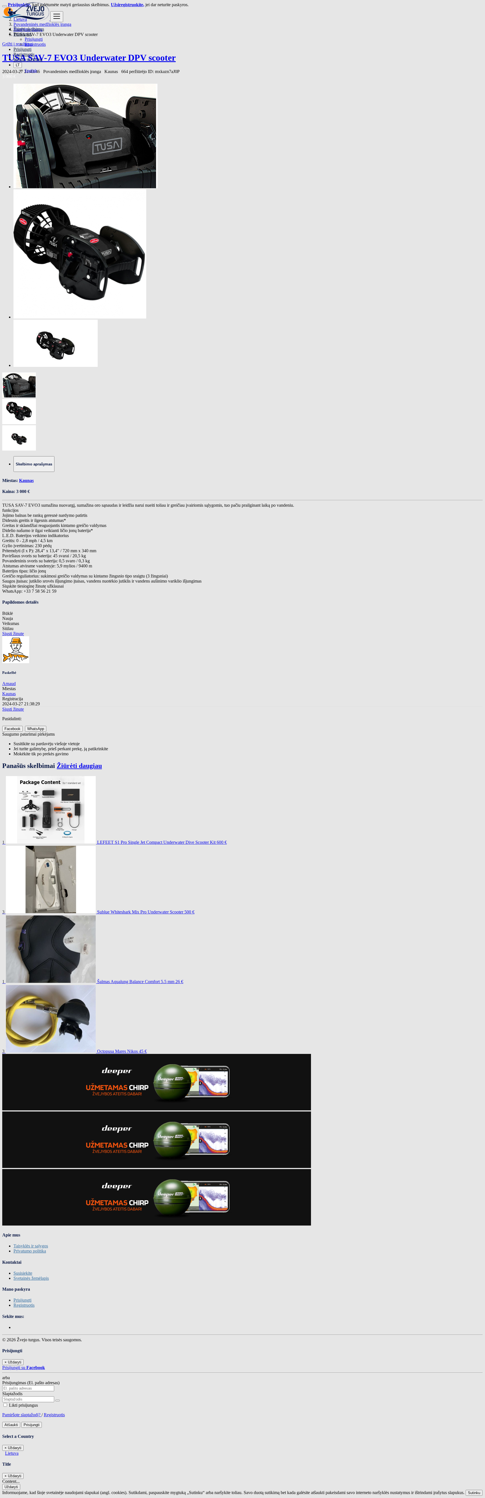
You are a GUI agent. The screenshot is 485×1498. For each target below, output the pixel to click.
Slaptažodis (12, 1393)
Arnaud (9, 683)
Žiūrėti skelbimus (28, 29)
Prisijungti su (23, 1367)
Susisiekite (22, 1273)
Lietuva (12, 1453)
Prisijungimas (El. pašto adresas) (31, 1382)
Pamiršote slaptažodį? (22, 1414)
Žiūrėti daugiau (79, 765)
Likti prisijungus (23, 1405)
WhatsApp (35, 729)
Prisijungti (34, 39)
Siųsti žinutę (13, 633)
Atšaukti (11, 1425)
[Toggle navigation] (56, 16)
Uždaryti (11, 1487)
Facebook (12, 729)
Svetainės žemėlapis (31, 1278)
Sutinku (474, 1493)
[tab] (33, 464)
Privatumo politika (29, 1251)
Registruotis (35, 44)
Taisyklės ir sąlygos (30, 1246)
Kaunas (26, 480)
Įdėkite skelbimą (27, 59)
